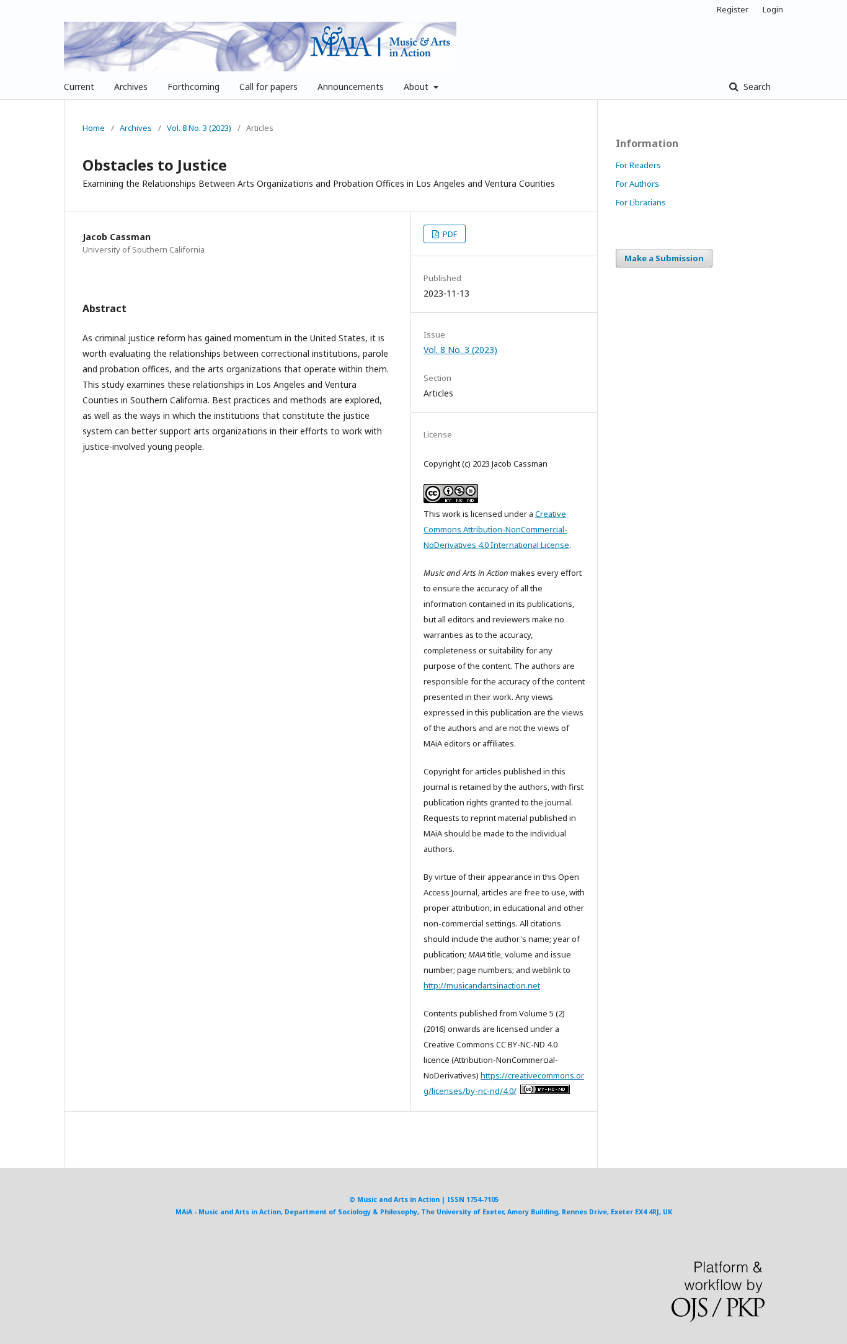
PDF (449, 234)
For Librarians (641, 202)
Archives (131, 86)
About (417, 86)
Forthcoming (193, 86)
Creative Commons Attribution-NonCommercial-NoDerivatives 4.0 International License (496, 529)
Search (756, 86)
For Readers (638, 165)
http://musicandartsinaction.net (481, 985)
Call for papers (268, 86)
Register (732, 9)
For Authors (637, 183)
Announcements (350, 86)
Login (773, 9)
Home (93, 127)
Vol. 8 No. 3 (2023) (199, 127)
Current (79, 86)
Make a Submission (664, 258)
